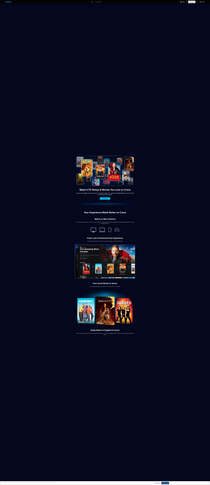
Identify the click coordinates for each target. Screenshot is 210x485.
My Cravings (98, 2)
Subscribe (192, 2)
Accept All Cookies (165, 482)
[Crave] (8, 1)
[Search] (186, 2)
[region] (105, 483)
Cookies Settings (157, 482)
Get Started (105, 198)
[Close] (208, 483)
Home (92, 2)
